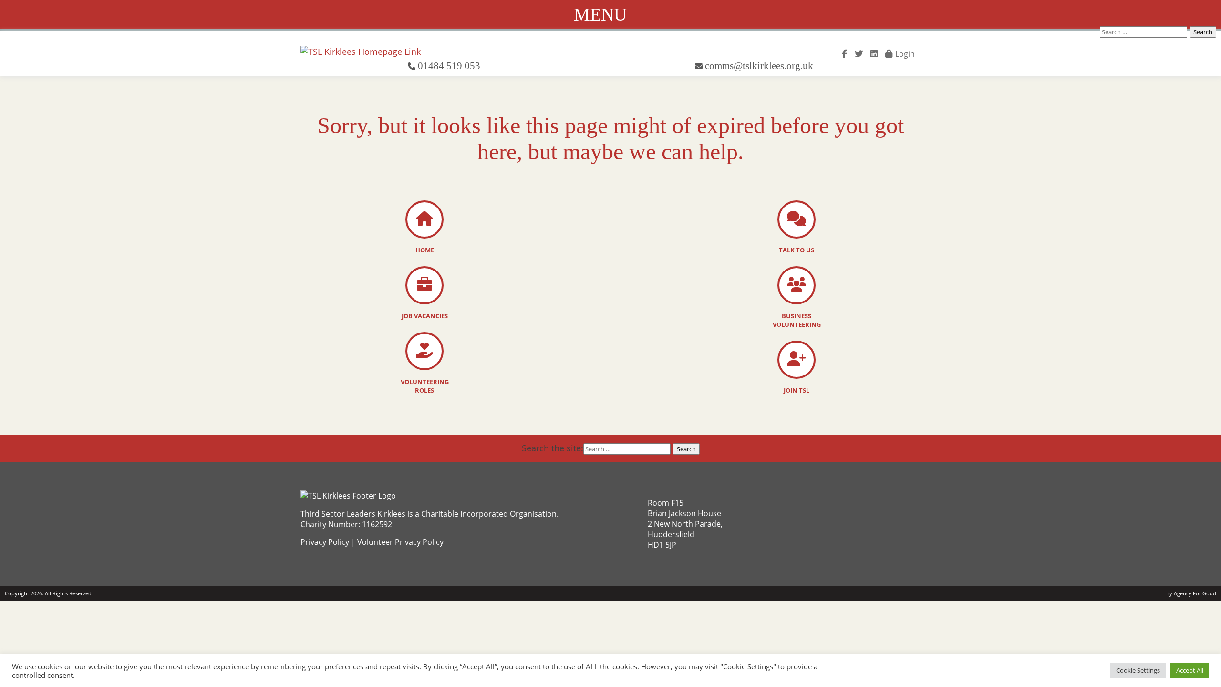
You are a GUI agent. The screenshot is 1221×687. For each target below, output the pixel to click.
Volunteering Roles (425, 386)
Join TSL (796, 390)
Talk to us (796, 250)
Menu (600, 14)
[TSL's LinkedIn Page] (874, 52)
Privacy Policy (324, 542)
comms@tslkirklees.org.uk (759, 65)
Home (424, 250)
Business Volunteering (797, 320)
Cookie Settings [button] (1138, 670)
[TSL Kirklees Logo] (360, 51)
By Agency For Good (1191, 593)
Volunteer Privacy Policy (400, 542)
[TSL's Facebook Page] (844, 52)
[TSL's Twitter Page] (859, 52)
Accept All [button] (1189, 670)
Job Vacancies (425, 316)
